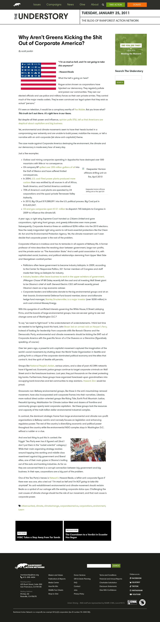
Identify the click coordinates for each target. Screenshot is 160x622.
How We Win (53, 586)
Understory (43, 17)
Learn (21, 510)
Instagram (137, 591)
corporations (85, 506)
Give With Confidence (108, 590)
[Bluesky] (2, 42)
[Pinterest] (2, 37)
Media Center (53, 583)
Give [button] (82, 4)
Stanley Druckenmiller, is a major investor (65, 299)
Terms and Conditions (108, 575)
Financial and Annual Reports (111, 579)
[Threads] (2, 47)
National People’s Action (42, 366)
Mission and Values (55, 575)
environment (99, 506)
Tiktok (135, 586)
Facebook (136, 578)
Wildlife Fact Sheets (55, 590)
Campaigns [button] (54, 4)
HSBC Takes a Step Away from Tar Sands (38, 537)
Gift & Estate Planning (82, 579)
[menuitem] (38, 5)
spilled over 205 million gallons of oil (57, 167)
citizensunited (28, 506)
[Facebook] (2, 33)
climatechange (51, 506)
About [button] (95, 4)
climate (39, 506)
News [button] (70, 4)
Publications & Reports (56, 579)
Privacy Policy (79, 594)
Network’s (54, 478)
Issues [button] (37, 4)
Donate (137, 5)
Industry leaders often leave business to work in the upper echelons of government (63, 277)
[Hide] (1, 56)
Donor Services (79, 575)
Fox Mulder (80, 110)
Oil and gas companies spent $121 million (44, 209)
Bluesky (136, 582)
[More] (2, 51)
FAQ (75, 583)
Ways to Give (53, 594)
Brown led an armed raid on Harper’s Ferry (85, 327)
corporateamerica (69, 506)
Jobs (75, 590)
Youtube (136, 594)
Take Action (115, 5)
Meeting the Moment (131, 54)
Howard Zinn (89, 381)
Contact (77, 586)
